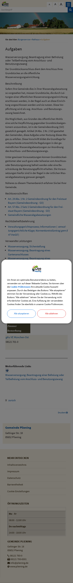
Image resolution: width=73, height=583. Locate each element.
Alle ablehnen (51, 313)
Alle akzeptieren (21, 313)
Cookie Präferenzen (20, 286)
